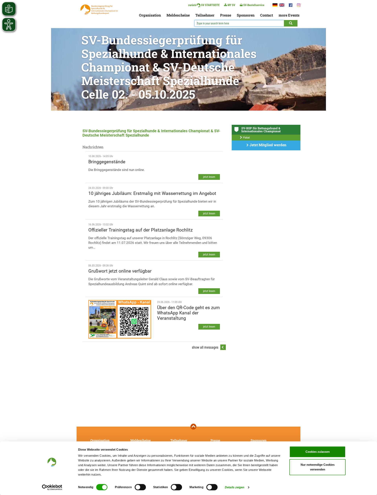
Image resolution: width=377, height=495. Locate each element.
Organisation (150, 15)
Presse (225, 15)
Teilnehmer (204, 15)
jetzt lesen (209, 176)
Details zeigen (234, 487)
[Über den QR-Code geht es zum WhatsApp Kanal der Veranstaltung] (119, 319)
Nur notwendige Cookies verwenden (318, 467)
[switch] (140, 487)
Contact (266, 15)
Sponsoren (245, 15)
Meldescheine (178, 15)
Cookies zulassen (318, 451)
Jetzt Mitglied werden (267, 144)
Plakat (246, 137)
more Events (289, 15)
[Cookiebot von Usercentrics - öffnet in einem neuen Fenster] (52, 487)
